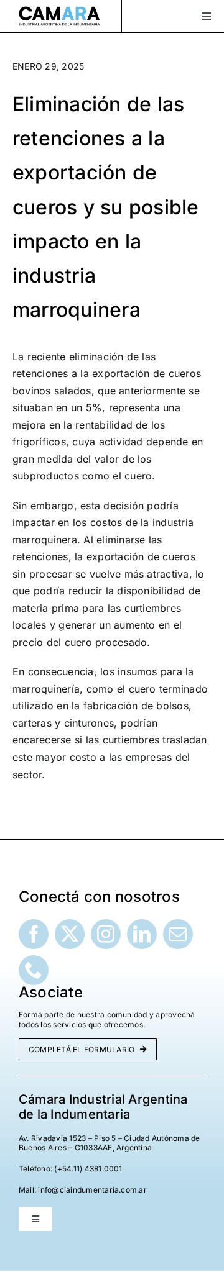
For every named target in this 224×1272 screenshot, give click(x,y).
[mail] (178, 934)
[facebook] (34, 934)
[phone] (34, 970)
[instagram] (106, 934)
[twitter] (70, 934)
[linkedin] (142, 934)
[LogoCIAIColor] (59, 11)
